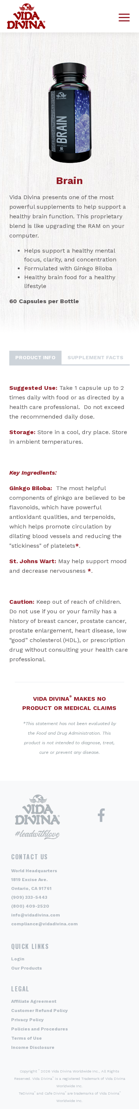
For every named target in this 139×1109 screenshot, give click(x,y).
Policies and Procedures (39, 1029)
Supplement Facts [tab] (95, 357)
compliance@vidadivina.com (44, 923)
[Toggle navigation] (124, 16)
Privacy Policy (27, 1019)
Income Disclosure (32, 1047)
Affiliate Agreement (33, 1001)
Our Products (26, 968)
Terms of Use (26, 1038)
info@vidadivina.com (35, 915)
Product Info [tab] (35, 357)
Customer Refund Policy (39, 1010)
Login (17, 958)
